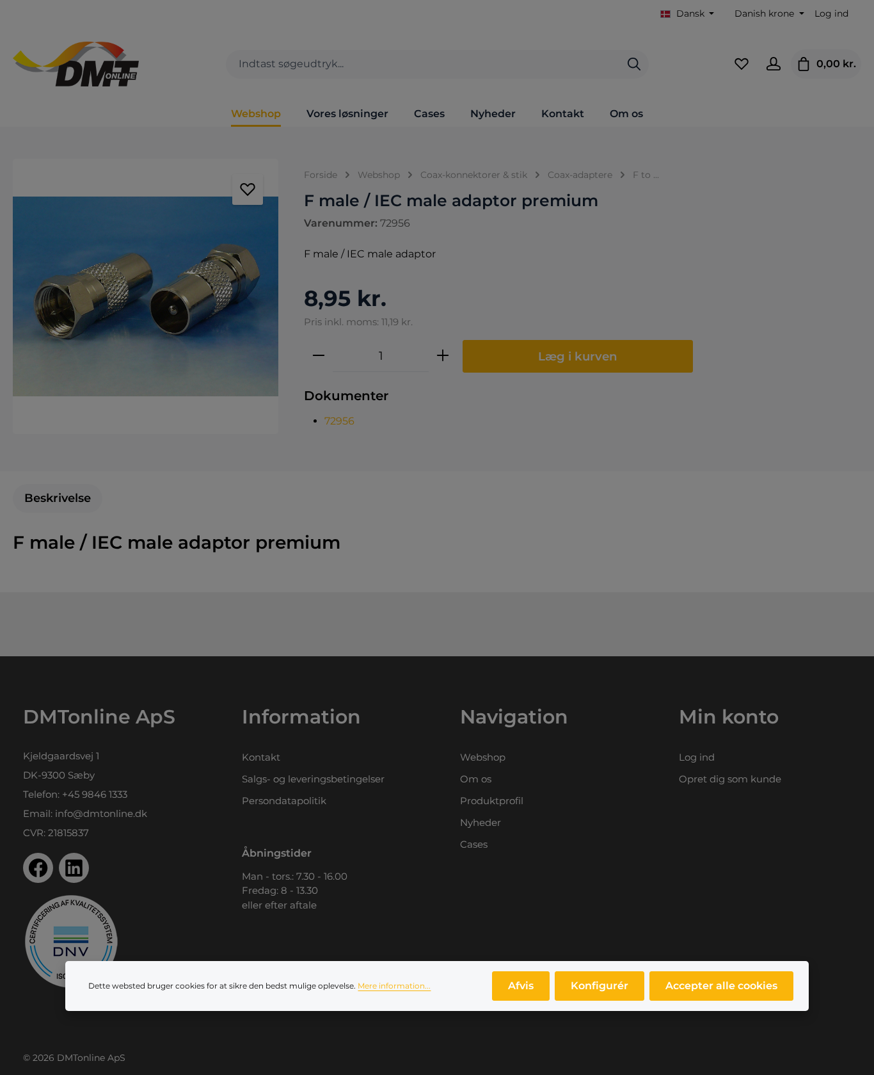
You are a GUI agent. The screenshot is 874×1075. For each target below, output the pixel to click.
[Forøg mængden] (442, 356)
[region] (145, 296)
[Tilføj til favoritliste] (247, 189)
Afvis (521, 986)
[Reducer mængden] (318, 356)
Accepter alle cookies (721, 986)
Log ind (831, 13)
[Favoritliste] (741, 64)
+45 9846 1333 (94, 794)
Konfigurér (599, 986)
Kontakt (261, 757)
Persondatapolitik (284, 801)
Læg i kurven (577, 356)
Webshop (482, 757)
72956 (339, 421)
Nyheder (480, 822)
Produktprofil (491, 801)
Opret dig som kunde (730, 779)
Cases (474, 844)
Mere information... (394, 985)
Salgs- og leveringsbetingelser (313, 779)
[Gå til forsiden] (76, 64)
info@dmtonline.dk (101, 813)
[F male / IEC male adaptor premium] (145, 296)
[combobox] (423, 64)
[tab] (57, 498)
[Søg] (634, 64)
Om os (475, 779)
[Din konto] (773, 64)
